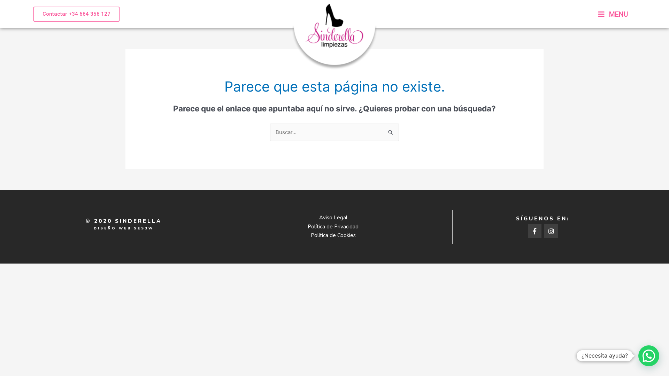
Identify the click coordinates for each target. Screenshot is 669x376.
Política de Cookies (333, 235)
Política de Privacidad (333, 226)
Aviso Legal (333, 217)
